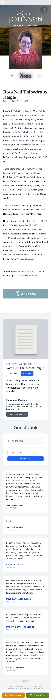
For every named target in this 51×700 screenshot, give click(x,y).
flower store (32, 275)
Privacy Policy (18, 688)
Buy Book (27, 373)
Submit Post (25, 458)
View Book (12, 373)
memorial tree (34, 271)
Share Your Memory (17, 414)
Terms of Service (33, 688)
